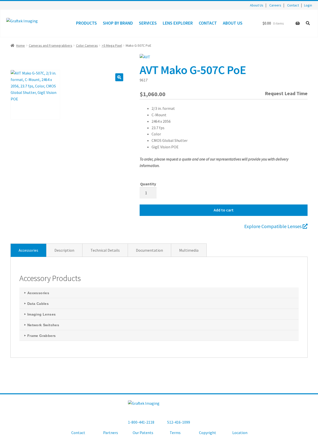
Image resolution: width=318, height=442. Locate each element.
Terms (175, 432)
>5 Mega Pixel (112, 45)
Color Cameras (87, 45)
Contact (293, 5)
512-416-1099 (178, 422)
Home (20, 45)
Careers (275, 5)
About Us (256, 5)
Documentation (149, 250)
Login (308, 5)
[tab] (28, 250)
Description (64, 250)
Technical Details (105, 250)
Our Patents (143, 432)
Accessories (28, 250)
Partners (110, 432)
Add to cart (224, 209)
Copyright (207, 432)
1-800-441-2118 (141, 422)
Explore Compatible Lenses (273, 226)
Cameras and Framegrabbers (50, 45)
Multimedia (189, 250)
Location (239, 432)
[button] (119, 77)
